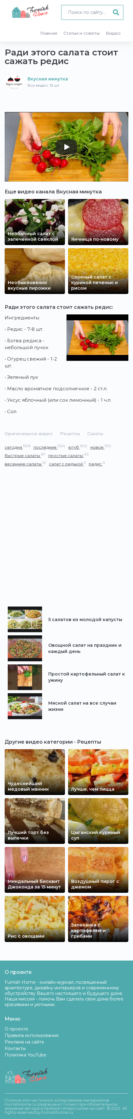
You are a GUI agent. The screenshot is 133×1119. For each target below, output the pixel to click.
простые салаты (68, 455)
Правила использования (31, 1035)
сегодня (17, 447)
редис (97, 463)
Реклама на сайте (24, 1042)
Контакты (15, 1048)
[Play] (66, 147)
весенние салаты (25, 463)
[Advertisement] (66, 536)
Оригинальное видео (29, 433)
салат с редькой (67, 463)
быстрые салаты (25, 455)
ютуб (77, 447)
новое (100, 447)
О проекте (16, 1029)
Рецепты (70, 433)
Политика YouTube (25, 1055)
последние (49, 447)
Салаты (95, 433)
